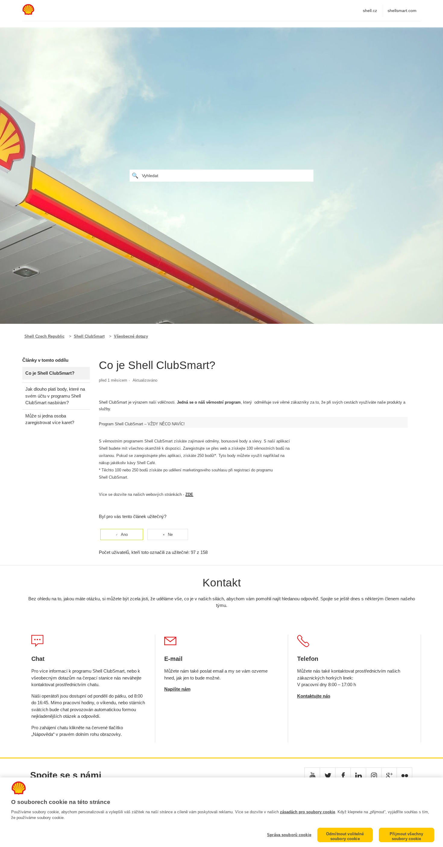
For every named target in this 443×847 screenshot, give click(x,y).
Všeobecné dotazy (131, 336)
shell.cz (370, 10)
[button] (312, 775)
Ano (124, 534)
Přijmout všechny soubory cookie (406, 836)
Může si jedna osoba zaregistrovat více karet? (49, 419)
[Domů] (28, 13)
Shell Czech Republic (44, 336)
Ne (170, 534)
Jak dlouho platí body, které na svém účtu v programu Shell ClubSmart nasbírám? (55, 395)
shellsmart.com (402, 10)
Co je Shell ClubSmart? (49, 373)
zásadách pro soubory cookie (307, 812)
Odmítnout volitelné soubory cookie (345, 836)
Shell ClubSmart (89, 336)
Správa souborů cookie (289, 835)
